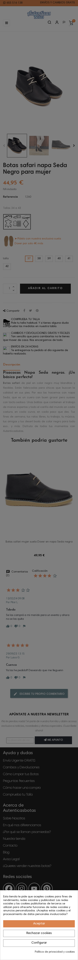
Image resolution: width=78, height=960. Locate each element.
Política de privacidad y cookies (55, 952)
